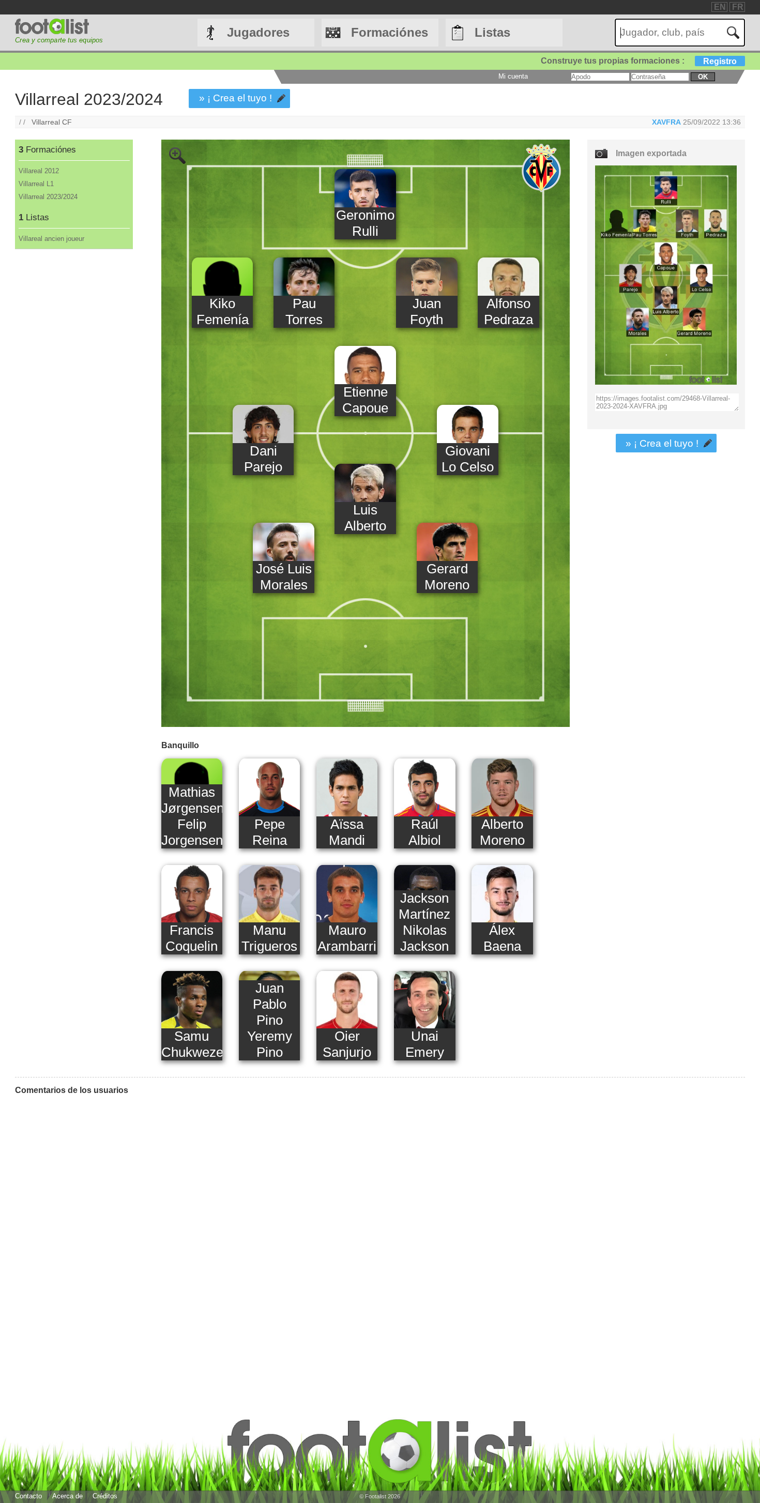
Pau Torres (304, 311)
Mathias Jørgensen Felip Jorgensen (192, 816)
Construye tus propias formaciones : (639, 60)
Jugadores (258, 32)
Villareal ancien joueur (51, 238)
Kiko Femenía (222, 311)
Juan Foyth (426, 311)
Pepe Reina (269, 832)
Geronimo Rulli (365, 223)
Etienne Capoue (365, 400)
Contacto (28, 1496)
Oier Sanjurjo (347, 1044)
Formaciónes (389, 32)
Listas (492, 32)
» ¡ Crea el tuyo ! (235, 98)
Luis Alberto (365, 518)
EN (720, 7)
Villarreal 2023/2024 (48, 197)
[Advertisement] (73, 421)
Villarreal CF (52, 122)
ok (703, 77)
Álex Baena (502, 938)
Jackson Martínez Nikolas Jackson (424, 922)
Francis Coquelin (191, 938)
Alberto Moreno (502, 832)
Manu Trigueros (269, 938)
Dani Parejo (263, 459)
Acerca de (67, 1496)
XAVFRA (666, 122)
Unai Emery (424, 1044)
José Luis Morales (284, 577)
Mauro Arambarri (346, 938)
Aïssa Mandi (347, 832)
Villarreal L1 (36, 184)
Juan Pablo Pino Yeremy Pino (269, 1020)
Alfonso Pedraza (508, 311)
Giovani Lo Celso (468, 459)
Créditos (105, 1496)
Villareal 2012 (39, 171)
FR (737, 7)
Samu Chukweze (192, 1044)
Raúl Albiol (424, 832)
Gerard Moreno (446, 577)
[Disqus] (292, 1232)
